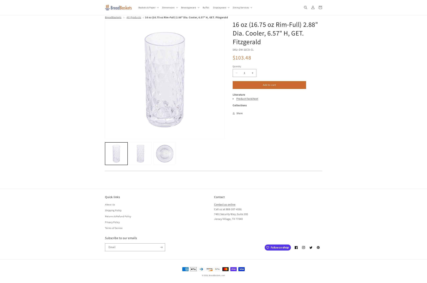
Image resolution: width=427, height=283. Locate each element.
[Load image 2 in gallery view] (140, 153)
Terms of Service (114, 228)
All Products (134, 17)
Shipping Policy (113, 210)
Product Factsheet (247, 98)
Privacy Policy (112, 222)
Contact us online (224, 204)
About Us (110, 204)
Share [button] (240, 113)
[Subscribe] (161, 247)
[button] (148, 7)
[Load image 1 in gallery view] (116, 153)
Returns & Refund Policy (118, 216)
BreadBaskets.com (217, 275)
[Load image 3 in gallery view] (164, 153)
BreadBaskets (113, 17)
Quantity (237, 66)
